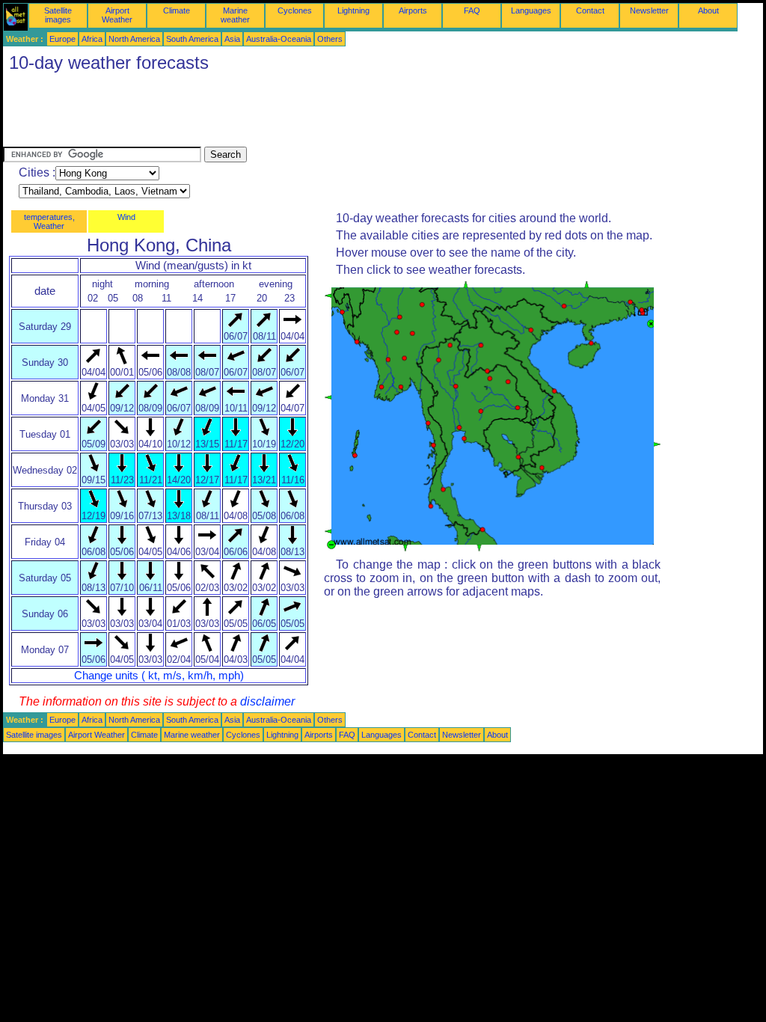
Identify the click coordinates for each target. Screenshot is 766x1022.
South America (192, 38)
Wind (126, 216)
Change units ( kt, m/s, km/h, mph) (159, 676)
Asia (232, 38)
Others (330, 38)
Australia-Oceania (278, 38)
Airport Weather (117, 15)
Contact (590, 10)
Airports (413, 10)
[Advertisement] (275, 113)
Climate (176, 10)
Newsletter (649, 10)
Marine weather (235, 15)
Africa (92, 38)
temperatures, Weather (49, 221)
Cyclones (295, 10)
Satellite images (58, 15)
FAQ (472, 10)
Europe (62, 38)
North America (134, 38)
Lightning (353, 10)
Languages (531, 10)
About (708, 10)
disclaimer (267, 701)
